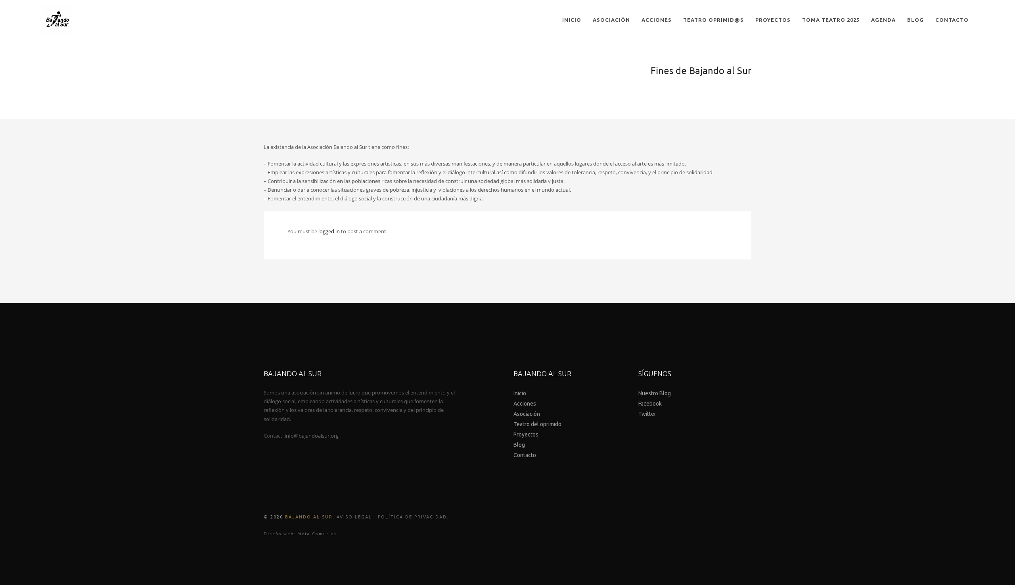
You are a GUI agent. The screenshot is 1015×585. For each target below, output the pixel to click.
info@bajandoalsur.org (312, 435)
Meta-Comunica (317, 534)
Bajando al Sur (309, 516)
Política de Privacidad (412, 516)
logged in (329, 231)
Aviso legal (354, 516)
